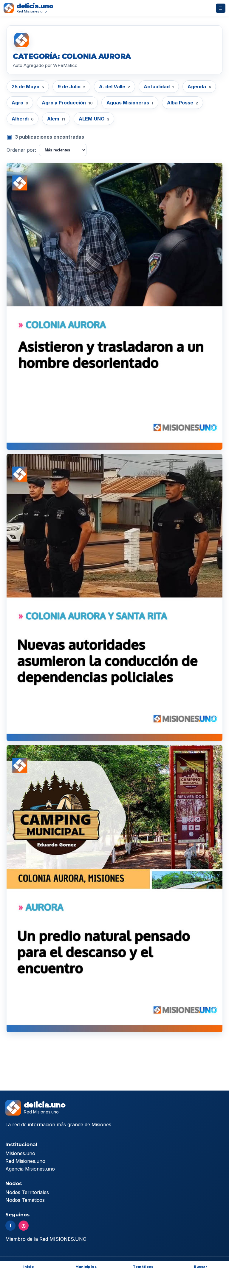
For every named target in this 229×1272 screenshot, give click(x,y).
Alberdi (22, 119)
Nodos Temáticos (25, 1200)
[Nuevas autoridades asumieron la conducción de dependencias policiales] (114, 597)
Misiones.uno (20, 1153)
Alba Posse (182, 103)
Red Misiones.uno (25, 1161)
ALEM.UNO (94, 119)
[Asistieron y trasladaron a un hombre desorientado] (114, 306)
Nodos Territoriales (27, 1192)
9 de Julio (71, 87)
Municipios (86, 1267)
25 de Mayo (28, 87)
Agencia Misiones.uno (30, 1169)
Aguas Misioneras (129, 103)
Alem (56, 119)
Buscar (200, 1267)
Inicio (28, 1267)
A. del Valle (114, 87)
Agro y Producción (67, 103)
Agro (20, 103)
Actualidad (159, 87)
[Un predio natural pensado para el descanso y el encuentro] (114, 888)
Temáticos (143, 1267)
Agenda (199, 87)
